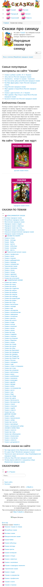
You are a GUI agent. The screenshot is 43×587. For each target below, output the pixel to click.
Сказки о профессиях (12, 578)
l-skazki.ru (16, 525)
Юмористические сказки (12, 536)
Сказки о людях (10, 572)
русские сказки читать (21, 170)
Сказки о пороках (10, 585)
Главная (6, 23)
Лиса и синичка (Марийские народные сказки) (18, 57)
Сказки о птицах (10, 556)
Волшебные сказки (11, 530)
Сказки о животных (11, 559)
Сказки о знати (10, 582)
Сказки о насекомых (11, 562)
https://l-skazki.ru (18, 512)
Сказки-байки (9, 540)
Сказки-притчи (9, 549)
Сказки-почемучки (10, 552)
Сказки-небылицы (10, 543)
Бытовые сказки (10, 533)
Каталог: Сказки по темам (13, 527)
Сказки (22, 33)
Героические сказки (11, 569)
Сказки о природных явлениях (15, 565)
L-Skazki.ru (29, 487)
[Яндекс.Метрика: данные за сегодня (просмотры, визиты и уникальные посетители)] (17, 517)
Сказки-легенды (10, 546)
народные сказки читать (21, 206)
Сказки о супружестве (12, 575)
